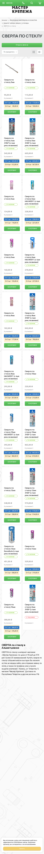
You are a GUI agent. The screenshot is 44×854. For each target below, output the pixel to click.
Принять (22, 848)
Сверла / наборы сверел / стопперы (16, 23)
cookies (16, 840)
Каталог (4, 20)
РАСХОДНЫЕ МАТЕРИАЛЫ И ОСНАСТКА (23, 20)
